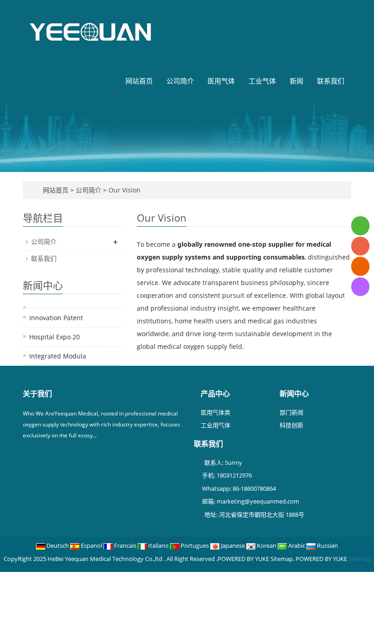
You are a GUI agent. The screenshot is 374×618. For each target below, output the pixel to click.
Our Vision (123, 190)
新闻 (296, 80)
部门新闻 (291, 412)
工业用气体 (215, 425)
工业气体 (262, 80)
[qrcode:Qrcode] (360, 286)
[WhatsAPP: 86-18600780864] (360, 225)
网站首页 (139, 80)
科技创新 (291, 425)
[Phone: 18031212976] (360, 246)
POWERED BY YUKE (322, 559)
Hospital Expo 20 (54, 336)
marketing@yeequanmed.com (258, 501)
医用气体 (221, 80)
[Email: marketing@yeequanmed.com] (360, 266)
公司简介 (180, 80)
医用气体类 (215, 412)
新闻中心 (294, 394)
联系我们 (330, 80)
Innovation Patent (56, 317)
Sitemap (359, 559)
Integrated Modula (57, 356)
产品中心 (215, 394)
